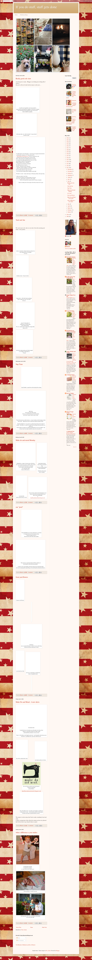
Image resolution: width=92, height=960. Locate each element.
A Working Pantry (70, 375)
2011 (68, 167)
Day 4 (73, 279)
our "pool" (19, 507)
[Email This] (36, 215)
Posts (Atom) (24, 929)
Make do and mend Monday (25, 440)
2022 (68, 146)
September (70, 175)
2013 (68, 163)
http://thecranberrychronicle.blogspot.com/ (37, 497)
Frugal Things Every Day (70, 295)
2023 (68, 144)
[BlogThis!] (37, 215)
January (69, 212)
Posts (18, 938)
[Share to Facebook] (40, 215)
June (69, 181)
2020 (68, 149)
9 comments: (30, 433)
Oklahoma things (24, 14)
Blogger (57, 950)
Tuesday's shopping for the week (74, 128)
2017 (68, 155)
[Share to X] (38, 215)
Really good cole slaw (23, 78)
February (70, 210)
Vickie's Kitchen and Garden (71, 352)
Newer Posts (18, 927)
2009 (68, 216)
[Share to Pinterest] (41, 215)
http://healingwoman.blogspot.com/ (23, 156)
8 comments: (30, 502)
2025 (68, 140)
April (69, 206)
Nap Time (19, 364)
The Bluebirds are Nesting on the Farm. (71, 331)
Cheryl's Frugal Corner (69, 412)
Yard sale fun (20, 220)
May (69, 204)
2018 (68, 153)
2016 (68, 157)
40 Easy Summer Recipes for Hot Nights (71, 433)
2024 (68, 142)
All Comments (20, 940)
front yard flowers (22, 577)
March (69, 208)
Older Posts (44, 927)
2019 (68, 151)
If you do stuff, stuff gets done (36, 6)
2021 (68, 147)
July (69, 179)
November (70, 171)
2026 (68, 138)
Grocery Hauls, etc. (70, 297)
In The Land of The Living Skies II (70, 277)
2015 (68, 159)
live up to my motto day (74, 111)
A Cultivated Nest (70, 431)
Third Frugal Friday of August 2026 (74, 314)
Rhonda (68, 246)
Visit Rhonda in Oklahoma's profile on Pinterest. (26, 945)
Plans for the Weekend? (74, 416)
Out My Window (70, 393)
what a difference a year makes (26, 832)
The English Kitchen (70, 257)
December (70, 169)
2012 (68, 165)
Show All (74, 446)
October (69, 173)
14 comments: (30, 215)
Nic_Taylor (48, 950)
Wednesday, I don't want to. (74, 396)
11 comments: (31, 825)
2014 (68, 161)
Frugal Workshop (70, 311)
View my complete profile (70, 248)
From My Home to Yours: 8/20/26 (74, 377)
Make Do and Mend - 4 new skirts (27, 702)
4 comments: (30, 357)
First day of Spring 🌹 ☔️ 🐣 (74, 86)
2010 (68, 214)
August (69, 177)
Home (16, 14)
